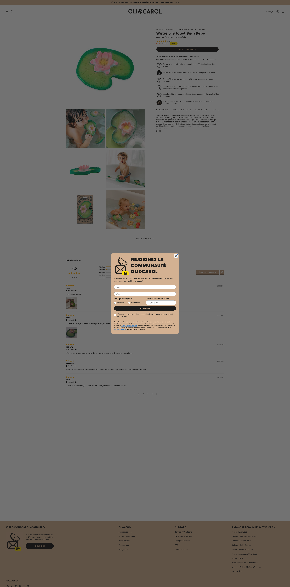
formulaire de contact (120, 329)
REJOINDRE (145, 308)
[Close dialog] (176, 256)
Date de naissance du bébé (157, 298)
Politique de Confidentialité (129, 326)
